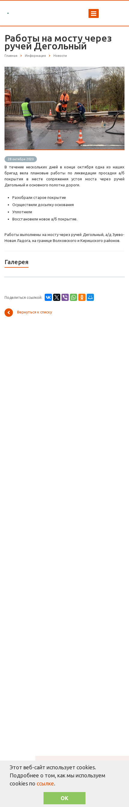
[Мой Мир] (90, 297)
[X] (56, 297)
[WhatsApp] (73, 297)
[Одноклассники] (82, 297)
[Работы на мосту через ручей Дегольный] (64, 70)
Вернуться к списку (34, 312)
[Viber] (65, 297)
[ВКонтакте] (48, 297)
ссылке (45, 783)
